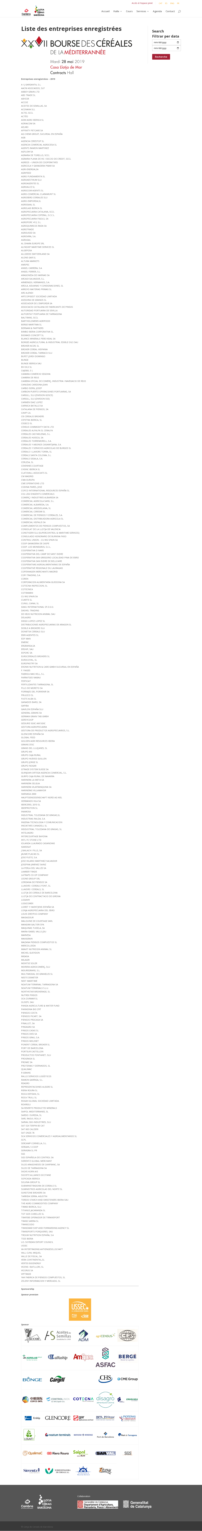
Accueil (105, 11)
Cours (129, 11)
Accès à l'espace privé (142, 3)
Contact (170, 11)
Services (141, 11)
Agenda (157, 11)
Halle (116, 11)
